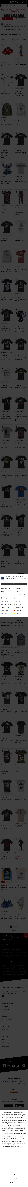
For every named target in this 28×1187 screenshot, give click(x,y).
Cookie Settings (11, 1144)
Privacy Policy (19, 1146)
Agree (14, 1174)
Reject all (14, 1178)
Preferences (14, 1183)
